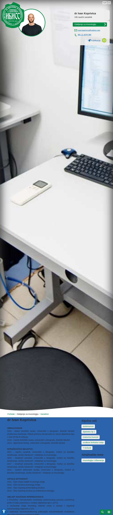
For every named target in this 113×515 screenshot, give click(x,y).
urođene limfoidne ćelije (93, 442)
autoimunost (88, 426)
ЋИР (104, 3)
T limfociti (87, 448)
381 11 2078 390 (84, 35)
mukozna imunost (90, 437)
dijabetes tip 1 (89, 432)
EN (109, 3)
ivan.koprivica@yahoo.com (89, 30)
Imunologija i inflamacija (93, 460)
